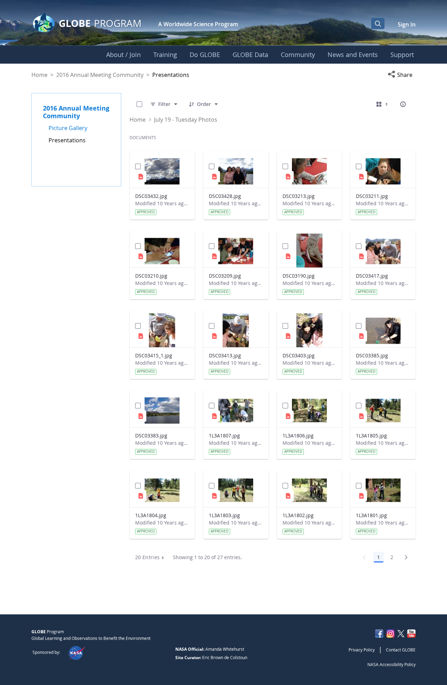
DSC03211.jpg (372, 196)
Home (39, 75)
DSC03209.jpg (225, 275)
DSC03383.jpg (151, 435)
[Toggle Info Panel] (403, 104)
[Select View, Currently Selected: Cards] (383, 104)
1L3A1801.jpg (371, 515)
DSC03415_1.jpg (153, 355)
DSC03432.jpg (151, 196)
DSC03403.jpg (299, 355)
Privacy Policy (362, 649)
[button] (402, 75)
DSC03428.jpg (225, 196)
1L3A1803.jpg (224, 515)
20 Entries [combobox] (147, 557)
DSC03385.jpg (372, 355)
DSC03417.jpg (372, 275)
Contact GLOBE (401, 649)
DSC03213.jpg (299, 196)
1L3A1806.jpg (298, 435)
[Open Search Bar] (377, 23)
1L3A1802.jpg (298, 515)
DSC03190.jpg (299, 275)
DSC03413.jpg (225, 355)
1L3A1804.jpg (150, 515)
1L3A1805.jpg (371, 435)
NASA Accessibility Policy (391, 664)
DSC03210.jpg (151, 275)
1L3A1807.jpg (224, 435)
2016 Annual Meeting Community (100, 75)
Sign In (407, 24)
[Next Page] (406, 557)
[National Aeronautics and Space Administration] (76, 652)
